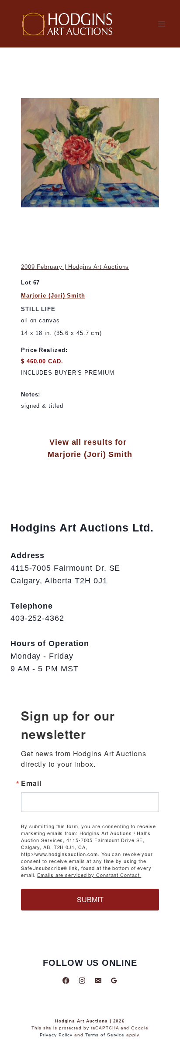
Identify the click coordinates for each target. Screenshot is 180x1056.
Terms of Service (105, 1034)
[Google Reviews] (114, 980)
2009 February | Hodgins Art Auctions (75, 267)
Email (31, 783)
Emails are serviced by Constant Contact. (89, 874)
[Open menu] (161, 23)
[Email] (98, 980)
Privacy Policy (56, 1034)
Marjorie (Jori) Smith (53, 295)
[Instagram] (82, 980)
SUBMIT (90, 899)
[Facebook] (66, 980)
